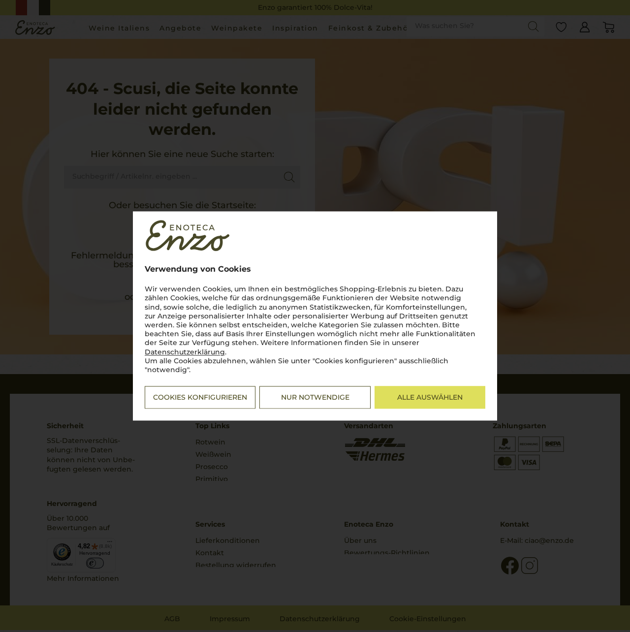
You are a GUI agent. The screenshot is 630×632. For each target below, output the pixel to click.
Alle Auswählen (430, 397)
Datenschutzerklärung (185, 352)
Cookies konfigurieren (200, 397)
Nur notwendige (315, 397)
